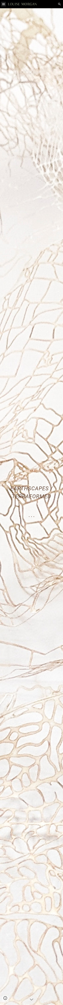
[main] (31, 506)
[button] (3, 4)
